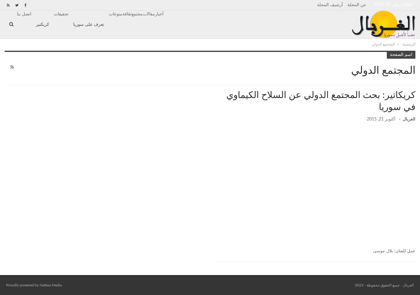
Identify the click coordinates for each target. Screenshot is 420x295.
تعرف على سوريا (88, 24)
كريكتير (42, 24)
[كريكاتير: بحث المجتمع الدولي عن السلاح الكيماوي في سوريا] (315, 186)
